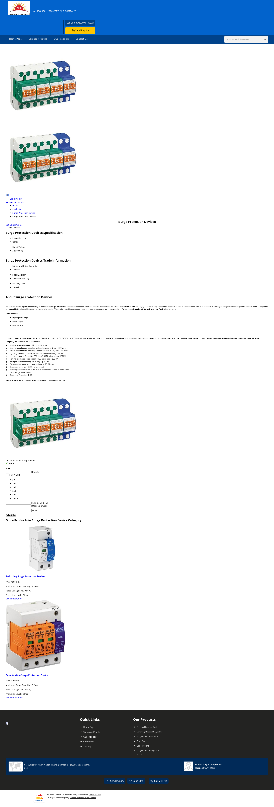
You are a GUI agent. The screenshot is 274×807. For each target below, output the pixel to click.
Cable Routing (143, 745)
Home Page (15, 38)
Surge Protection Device (23, 213)
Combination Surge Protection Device (27, 675)
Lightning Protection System (149, 731)
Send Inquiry (82, 30)
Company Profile (38, 38)
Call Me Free (160, 780)
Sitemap (87, 746)
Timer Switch (142, 741)
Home (15, 205)
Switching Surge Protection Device (25, 576)
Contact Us (82, 38)
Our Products (61, 38)
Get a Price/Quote (14, 225)
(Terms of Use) (95, 794)
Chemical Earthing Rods (147, 727)
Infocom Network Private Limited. (83, 797)
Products (16, 209)
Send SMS (138, 780)
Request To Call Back (16, 202)
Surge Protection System (148, 750)
